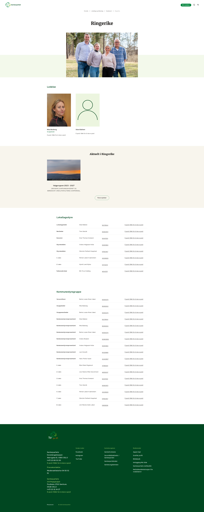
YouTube (79, 459)
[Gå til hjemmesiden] (53, 440)
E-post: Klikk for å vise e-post (56, 135)
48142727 (105, 271)
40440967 (105, 359)
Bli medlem (186, 5)
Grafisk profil (138, 455)
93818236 (105, 405)
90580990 (105, 339)
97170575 (105, 265)
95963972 (105, 232)
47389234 (105, 366)
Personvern (50, 504)
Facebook (79, 452)
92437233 (105, 238)
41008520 (105, 258)
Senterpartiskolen (110, 461)
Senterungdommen (111, 465)
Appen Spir (137, 452)
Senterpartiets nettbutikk (142, 466)
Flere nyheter (101, 198)
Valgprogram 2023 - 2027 (63, 186)
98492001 (105, 306)
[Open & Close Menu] (198, 5)
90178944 (105, 225)
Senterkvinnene (110, 452)
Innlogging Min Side (140, 462)
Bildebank (136, 459)
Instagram (79, 455)
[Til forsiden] (13, 7)
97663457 (105, 251)
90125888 (105, 352)
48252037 (105, 372)
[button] (194, 5)
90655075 (105, 299)
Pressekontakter (53, 467)
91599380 (105, 245)
